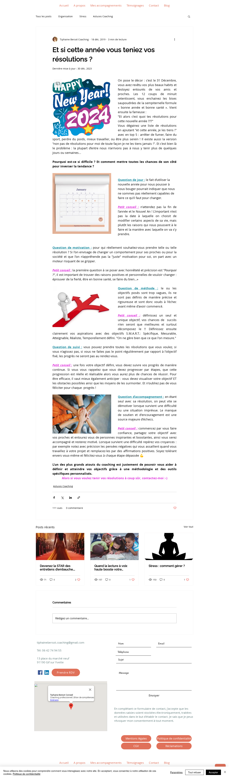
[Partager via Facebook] (54, 497)
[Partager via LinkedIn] (70, 497)
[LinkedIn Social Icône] (46, 672)
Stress (82, 16)
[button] (189, 16)
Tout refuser (194, 772)
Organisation (65, 16)
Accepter (213, 772)
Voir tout (188, 526)
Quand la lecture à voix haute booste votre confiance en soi (110, 567)
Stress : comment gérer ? (167, 566)
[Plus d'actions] (175, 39)
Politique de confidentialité (26, 773)
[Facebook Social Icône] (40, 672)
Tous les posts (43, 16)
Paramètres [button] (176, 772)
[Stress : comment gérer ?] (169, 546)
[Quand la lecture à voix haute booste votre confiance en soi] (114, 546)
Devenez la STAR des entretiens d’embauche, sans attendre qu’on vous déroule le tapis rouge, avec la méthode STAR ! (60, 567)
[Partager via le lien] (78, 497)
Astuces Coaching (103, 16)
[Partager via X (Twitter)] (62, 497)
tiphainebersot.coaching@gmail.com (60, 642)
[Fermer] (225, 772)
